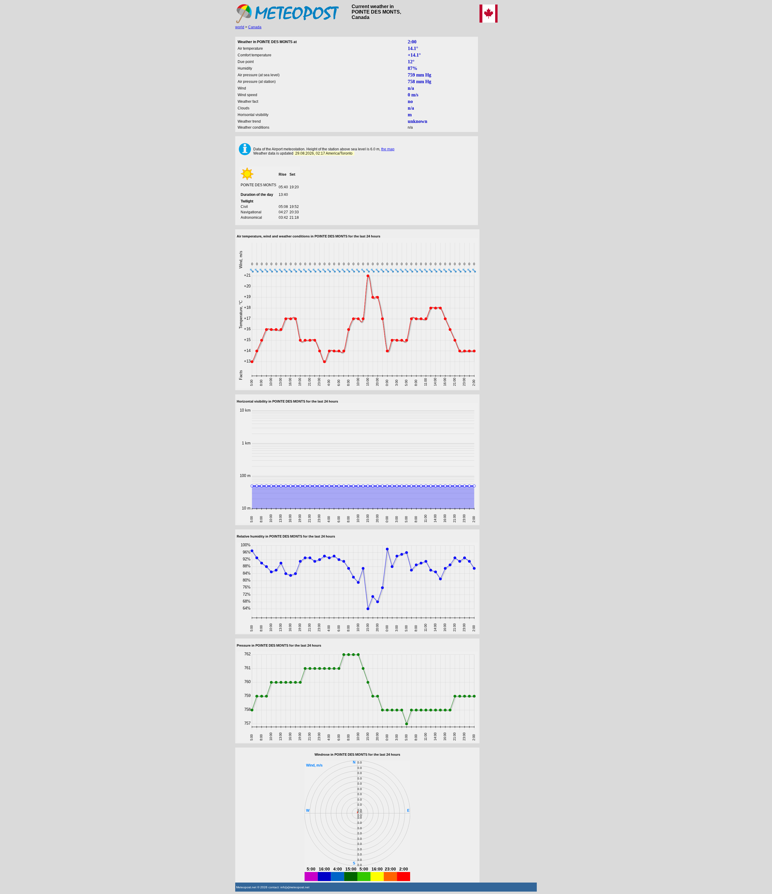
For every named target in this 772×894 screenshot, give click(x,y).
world (239, 27)
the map (387, 149)
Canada (254, 27)
